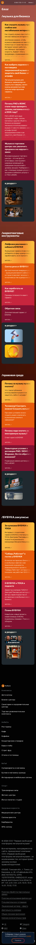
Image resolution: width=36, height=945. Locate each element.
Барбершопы (7, 822)
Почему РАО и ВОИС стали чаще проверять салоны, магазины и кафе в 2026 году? (17, 107)
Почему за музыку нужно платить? (18, 385)
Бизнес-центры (8, 700)
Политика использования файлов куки (17, 898)
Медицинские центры (11, 813)
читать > (8, 60)
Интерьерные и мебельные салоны (17, 777)
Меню (30, 2)
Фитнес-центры (8, 795)
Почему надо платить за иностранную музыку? (17, 432)
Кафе (4, 731)
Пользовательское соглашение (14, 902)
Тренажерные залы (10, 790)
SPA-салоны (7, 827)
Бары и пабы (7, 746)
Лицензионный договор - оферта (15, 906)
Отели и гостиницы (10, 755)
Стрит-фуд (6, 750)
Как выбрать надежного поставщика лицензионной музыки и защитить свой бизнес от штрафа (17, 70)
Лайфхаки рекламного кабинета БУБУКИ (16, 245)
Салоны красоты (9, 817)
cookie (28, 936)
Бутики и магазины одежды (14, 773)
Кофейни (5, 736)
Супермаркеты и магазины (13, 768)
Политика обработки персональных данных (16, 893)
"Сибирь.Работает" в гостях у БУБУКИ (15, 555)
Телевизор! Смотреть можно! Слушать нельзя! (17, 407)
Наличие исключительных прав (14, 918)
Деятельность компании (11, 910)
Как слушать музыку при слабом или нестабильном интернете (17, 27)
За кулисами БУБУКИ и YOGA (16, 527)
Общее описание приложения (13, 914)
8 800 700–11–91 (20, 2)
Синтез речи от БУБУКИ (17, 266)
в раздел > (11, 183)
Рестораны (6, 727)
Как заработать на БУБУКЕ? (14, 289)
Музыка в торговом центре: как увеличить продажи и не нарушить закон (16, 147)
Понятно (18, 940)
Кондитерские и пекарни (12, 741)
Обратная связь (12, 308)
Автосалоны (7, 695)
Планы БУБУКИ (13, 610)
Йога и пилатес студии (12, 800)
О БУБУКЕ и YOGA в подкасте (15, 584)
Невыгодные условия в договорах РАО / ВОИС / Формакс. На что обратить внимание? (18, 452)
